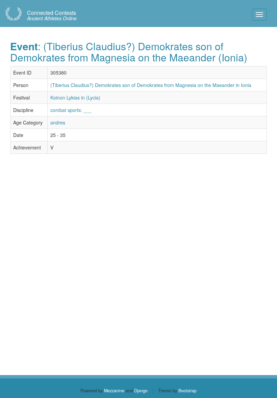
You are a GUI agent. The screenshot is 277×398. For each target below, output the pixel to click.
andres (57, 122)
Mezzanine (114, 391)
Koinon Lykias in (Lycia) (75, 97)
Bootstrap (187, 391)
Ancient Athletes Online (52, 15)
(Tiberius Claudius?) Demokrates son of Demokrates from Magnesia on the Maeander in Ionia (150, 85)
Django (141, 391)
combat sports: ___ (71, 110)
